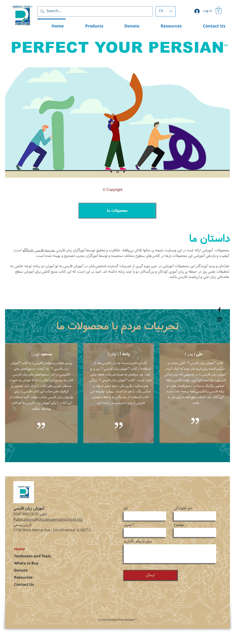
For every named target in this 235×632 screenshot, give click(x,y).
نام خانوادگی (183, 508)
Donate (21, 570)
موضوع (179, 525)
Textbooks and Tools (32, 556)
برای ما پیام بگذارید (138, 541)
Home (19, 549)
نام (126, 508)
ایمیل (128, 525)
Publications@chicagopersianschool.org (48, 520)
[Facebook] (219, 310)
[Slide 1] (111, 172)
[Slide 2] (117, 172)
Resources (23, 577)
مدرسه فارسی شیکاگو (39, 250)
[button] (218, 10)
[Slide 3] (123, 172)
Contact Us (24, 585)
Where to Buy (26, 563)
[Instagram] (219, 319)
